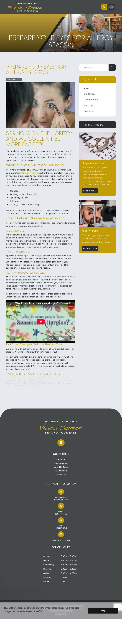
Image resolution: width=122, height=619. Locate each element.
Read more (88, 190)
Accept (103, 610)
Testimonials (89, 105)
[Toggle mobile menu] (10, 6)
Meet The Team (91, 99)
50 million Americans (30, 173)
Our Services (89, 94)
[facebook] (61, 442)
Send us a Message (61, 540)
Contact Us (89, 111)
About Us (88, 88)
